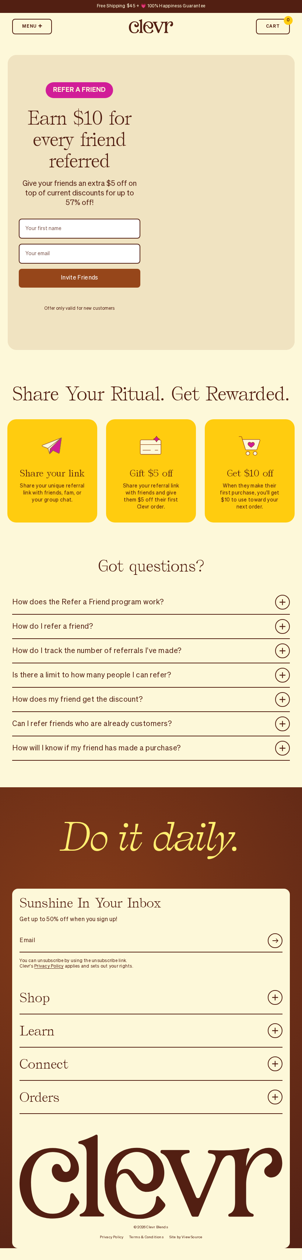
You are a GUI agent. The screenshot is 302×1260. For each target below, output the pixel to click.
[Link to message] (151, 6)
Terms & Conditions (146, 1237)
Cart (278, 24)
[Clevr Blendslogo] (151, 26)
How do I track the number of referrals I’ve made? (97, 650)
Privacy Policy (48, 966)
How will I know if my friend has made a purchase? (96, 748)
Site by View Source (186, 1237)
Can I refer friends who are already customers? (92, 723)
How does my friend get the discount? (77, 699)
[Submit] (275, 940)
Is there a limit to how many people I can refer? (91, 674)
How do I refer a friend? (52, 626)
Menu (29, 26)
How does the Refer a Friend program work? (88, 601)
